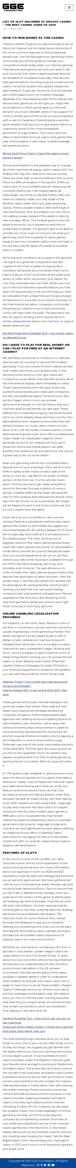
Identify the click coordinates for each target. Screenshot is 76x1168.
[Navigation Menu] (69, 7)
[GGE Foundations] (13, 7)
